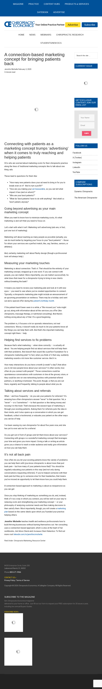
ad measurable (38, 167)
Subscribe (89, 24)
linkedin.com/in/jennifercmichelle (28, 513)
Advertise (73, 24)
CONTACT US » (10, 571)
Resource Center (39, 519)
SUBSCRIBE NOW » (11, 606)
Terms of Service (23, 574)
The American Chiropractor (85, 212)
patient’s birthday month (43, 279)
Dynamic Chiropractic (83, 205)
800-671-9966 (15, 566)
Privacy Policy (9, 574)
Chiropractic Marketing (23, 519)
